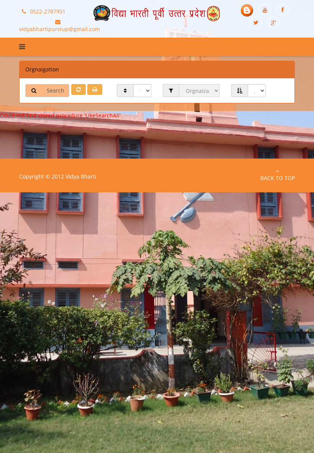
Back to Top (277, 178)
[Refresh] (78, 89)
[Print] (94, 89)
